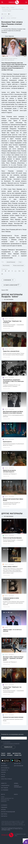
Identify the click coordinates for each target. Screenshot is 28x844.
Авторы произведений (6, 811)
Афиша (16, 783)
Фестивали (4, 787)
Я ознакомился (6, 741)
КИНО (4, 18)
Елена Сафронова (9, 36)
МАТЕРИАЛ (13, 18)
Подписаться (8, 747)
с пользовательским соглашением (11, 743)
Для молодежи (18, 765)
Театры (2, 796)
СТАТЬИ (8, 18)
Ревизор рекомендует (18, 786)
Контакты (4, 816)
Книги (16, 794)
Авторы (3, 809)
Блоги (3, 776)
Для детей (17, 763)
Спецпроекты (5, 785)
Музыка (10, 755)
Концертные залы (5, 800)
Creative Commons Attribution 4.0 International (11, 829)
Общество (18, 755)
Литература (17, 753)
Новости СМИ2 (4, 290)
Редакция (4, 807)
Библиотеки (3, 801)
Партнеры (4, 814)
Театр (3, 753)
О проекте (4, 805)
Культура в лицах (6, 779)
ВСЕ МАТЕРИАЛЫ (8, 299)
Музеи (3, 755)
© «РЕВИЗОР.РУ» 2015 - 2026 (20, 835)
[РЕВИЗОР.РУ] (14, 2)
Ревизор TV (4, 770)
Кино (8, 7)
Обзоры (3, 772)
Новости (3, 783)
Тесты (3, 774)
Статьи (12, 7)
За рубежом (4, 790)
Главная (3, 7)
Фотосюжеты (5, 768)
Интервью (4, 765)
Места (3, 794)
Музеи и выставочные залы (6, 798)
